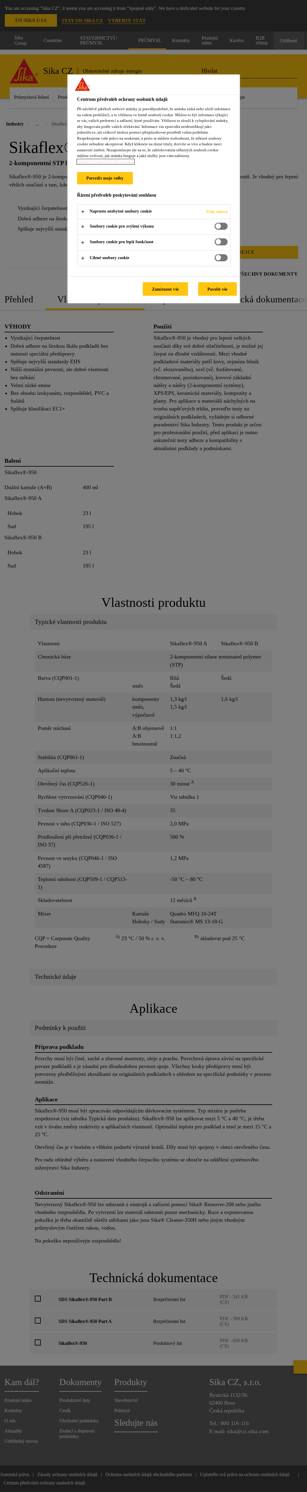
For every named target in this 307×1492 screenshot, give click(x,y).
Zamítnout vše (165, 289)
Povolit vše (217, 289)
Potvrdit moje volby (105, 178)
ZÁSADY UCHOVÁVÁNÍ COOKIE (105, 161)
